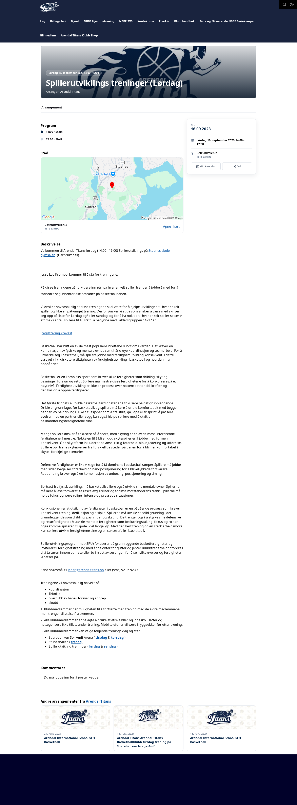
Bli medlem (48, 35)
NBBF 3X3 (126, 21)
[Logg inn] (291, 4)
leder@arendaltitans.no (86, 570)
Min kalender (207, 166)
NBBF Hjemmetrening (99, 21)
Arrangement (51, 107)
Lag (42, 21)
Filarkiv (164, 21)
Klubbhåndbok (184, 21)
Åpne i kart (171, 226)
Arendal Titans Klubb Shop (79, 35)
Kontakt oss (145, 21)
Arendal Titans (70, 91)
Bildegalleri (58, 21)
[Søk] (284, 4)
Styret (75, 21)
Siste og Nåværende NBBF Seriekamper (227, 21)
